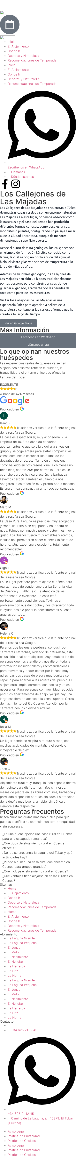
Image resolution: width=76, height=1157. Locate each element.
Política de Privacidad (24, 1136)
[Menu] (5, 5)
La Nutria (14, 975)
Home (12, 888)
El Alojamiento (18, 893)
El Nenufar (15, 961)
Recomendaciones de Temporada (32, 907)
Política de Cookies (22, 1141)
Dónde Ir (14, 898)
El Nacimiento (18, 957)
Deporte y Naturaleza (23, 902)
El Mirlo (13, 952)
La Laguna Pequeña (22, 943)
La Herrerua (16, 966)
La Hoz (13, 971)
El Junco (14, 947)
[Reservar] (9, 24)
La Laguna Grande (21, 938)
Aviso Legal (16, 1131)
